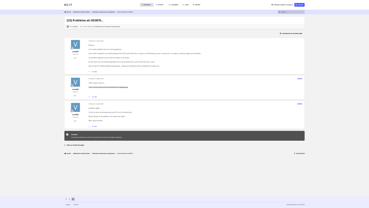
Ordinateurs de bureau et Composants (107, 26)
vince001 (75, 26)
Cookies (76, 204)
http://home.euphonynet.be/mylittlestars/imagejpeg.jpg (108, 87)
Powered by (295, 204)
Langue (68, 204)
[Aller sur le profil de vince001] (68, 27)
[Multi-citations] (89, 71)
